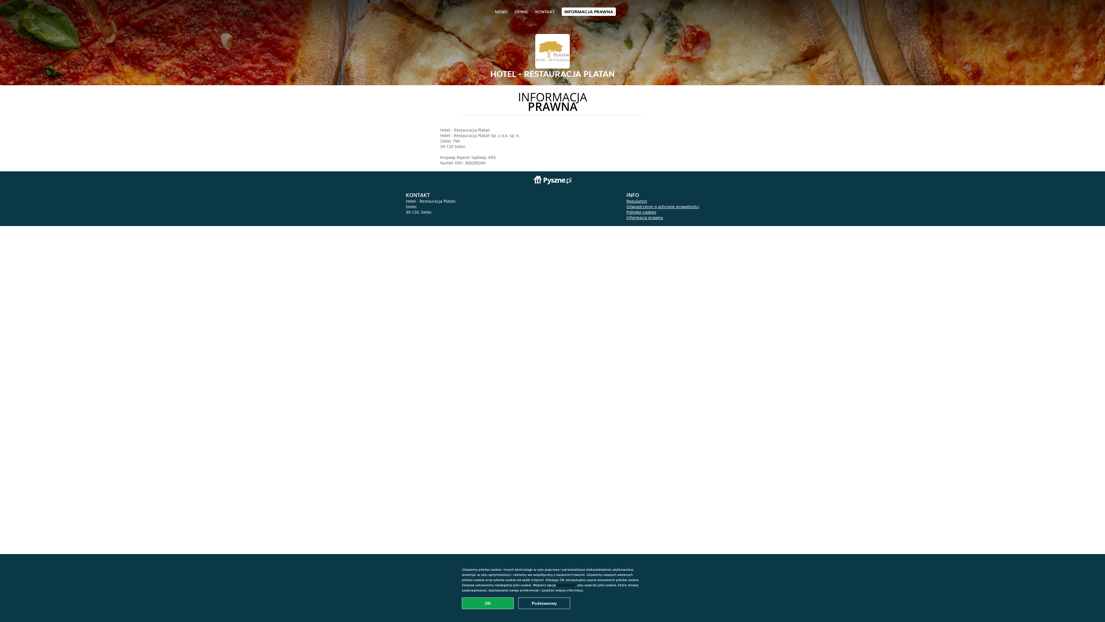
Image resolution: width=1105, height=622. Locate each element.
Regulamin (636, 201)
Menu (501, 12)
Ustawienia (566, 585)
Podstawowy (544, 603)
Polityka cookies (641, 212)
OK (488, 603)
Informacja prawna (588, 12)
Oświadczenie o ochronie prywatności (662, 206)
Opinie (521, 12)
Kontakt (545, 12)
